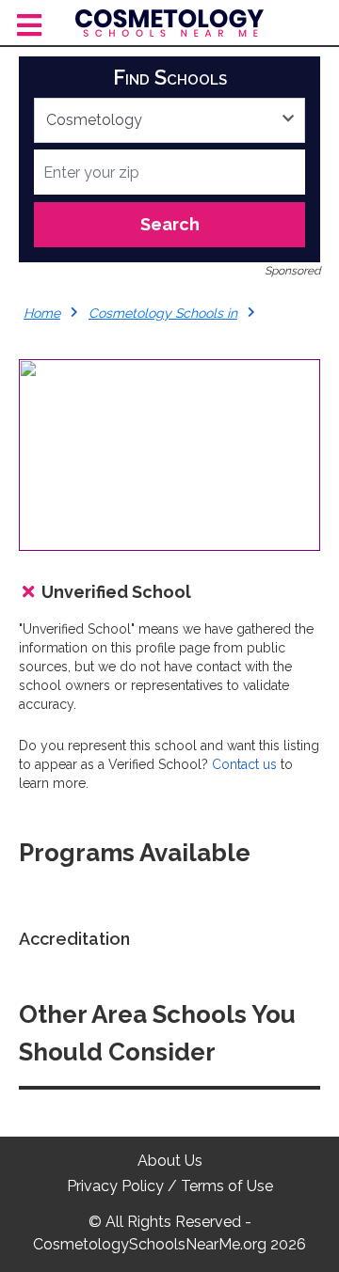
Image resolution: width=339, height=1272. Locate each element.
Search (170, 224)
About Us (169, 1161)
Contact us (244, 764)
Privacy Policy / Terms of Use (170, 1186)
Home (42, 313)
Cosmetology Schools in (163, 313)
